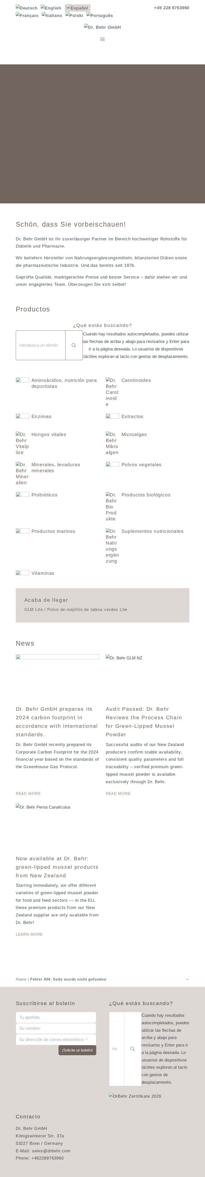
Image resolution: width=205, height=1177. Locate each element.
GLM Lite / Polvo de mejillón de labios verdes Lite (76, 609)
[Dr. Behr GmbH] (102, 27)
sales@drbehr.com (51, 1151)
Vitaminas (43, 573)
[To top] (187, 979)
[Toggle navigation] (102, 39)
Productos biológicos (146, 494)
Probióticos (45, 494)
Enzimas (42, 416)
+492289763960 (48, 1158)
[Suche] (74, 345)
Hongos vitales (49, 434)
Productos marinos (54, 531)
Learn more (29, 934)
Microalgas (134, 434)
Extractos (133, 416)
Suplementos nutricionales (153, 531)
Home (21, 979)
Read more (28, 794)
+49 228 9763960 (171, 7)
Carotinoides (136, 380)
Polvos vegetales (142, 464)
